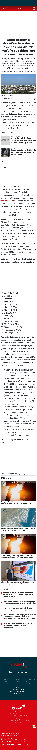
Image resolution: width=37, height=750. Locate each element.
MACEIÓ (6, 681)
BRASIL (18, 683)
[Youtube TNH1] (22, 672)
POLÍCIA (18, 679)
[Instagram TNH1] (11, 672)
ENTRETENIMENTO (31, 681)
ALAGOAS (6, 683)
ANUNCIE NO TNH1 (18, 689)
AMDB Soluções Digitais (21, 744)
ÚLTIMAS (6, 679)
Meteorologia (18, 8)
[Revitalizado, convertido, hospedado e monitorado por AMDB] (34, 726)
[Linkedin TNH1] (26, 672)
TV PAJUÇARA (31, 679)
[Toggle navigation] (3, 3)
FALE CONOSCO (18, 693)
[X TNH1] (19, 672)
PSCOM (31, 683)
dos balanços (7, 201)
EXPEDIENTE (18, 687)
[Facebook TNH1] (15, 672)
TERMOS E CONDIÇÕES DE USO (18, 691)
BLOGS (18, 681)
